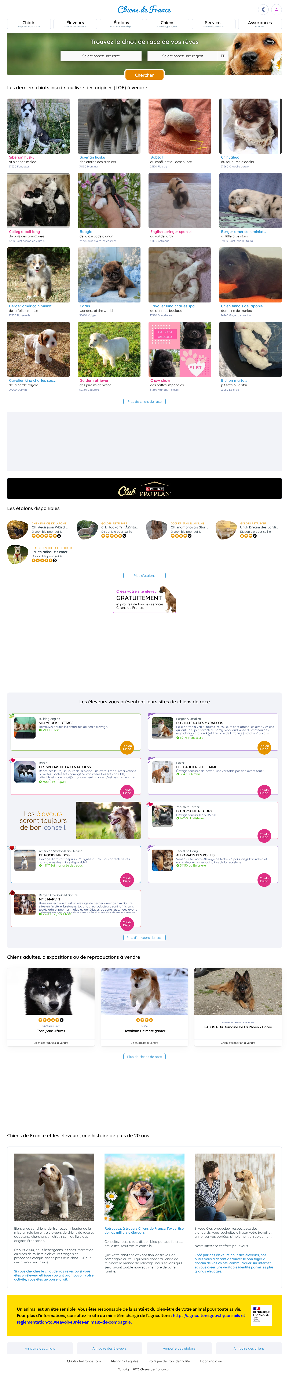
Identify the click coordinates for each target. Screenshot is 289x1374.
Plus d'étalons (145, 575)
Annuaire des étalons (179, 1348)
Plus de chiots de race (145, 401)
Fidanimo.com (211, 1361)
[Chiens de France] (144, 10)
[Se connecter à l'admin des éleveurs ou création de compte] (276, 10)
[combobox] (101, 56)
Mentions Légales (124, 1361)
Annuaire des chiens (249, 1348)
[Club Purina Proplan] (144, 488)
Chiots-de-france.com (84, 1361)
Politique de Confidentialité (169, 1361)
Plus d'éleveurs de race (144, 937)
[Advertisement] (134, 441)
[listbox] (223, 56)
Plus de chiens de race (144, 1057)
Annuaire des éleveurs (109, 1348)
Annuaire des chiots (40, 1348)
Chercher (144, 75)
